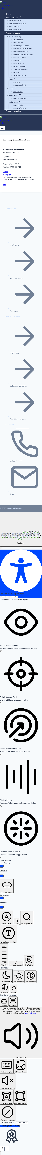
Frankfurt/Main (18, 92)
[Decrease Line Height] (2, 907)
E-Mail (5, 172)
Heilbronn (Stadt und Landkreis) (23, 54)
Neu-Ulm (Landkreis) (19, 85)
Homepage (7, 174)
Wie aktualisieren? (30, 1013)
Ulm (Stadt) (16, 72)
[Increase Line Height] (2, 898)
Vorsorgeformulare (13, 111)
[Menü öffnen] (2, 128)
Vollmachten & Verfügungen (17, 23)
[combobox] (21, 529)
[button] (1, 548)
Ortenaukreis (17, 60)
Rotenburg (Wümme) (19, 108)
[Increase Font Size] (2, 866)
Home (8, 14)
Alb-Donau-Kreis (18, 40)
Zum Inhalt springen (8, 1123)
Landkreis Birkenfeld (19, 98)
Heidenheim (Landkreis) (20, 51)
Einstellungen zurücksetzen (10, 1126)
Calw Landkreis (18, 42)
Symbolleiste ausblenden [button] (9, 597)
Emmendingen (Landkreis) (21, 45)
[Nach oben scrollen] (2, 1149)
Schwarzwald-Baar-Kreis (20, 69)
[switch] (1, 651)
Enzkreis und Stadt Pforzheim (22, 48)
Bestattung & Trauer (15, 29)
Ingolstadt (16, 82)
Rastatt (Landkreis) (19, 63)
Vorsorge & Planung (15, 20)
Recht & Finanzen (14, 26)
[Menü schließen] (0, 1153)
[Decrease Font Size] (2, 876)
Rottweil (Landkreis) (19, 66)
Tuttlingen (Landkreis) (20, 75)
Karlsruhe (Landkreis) (19, 57)
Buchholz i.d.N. (18, 105)
